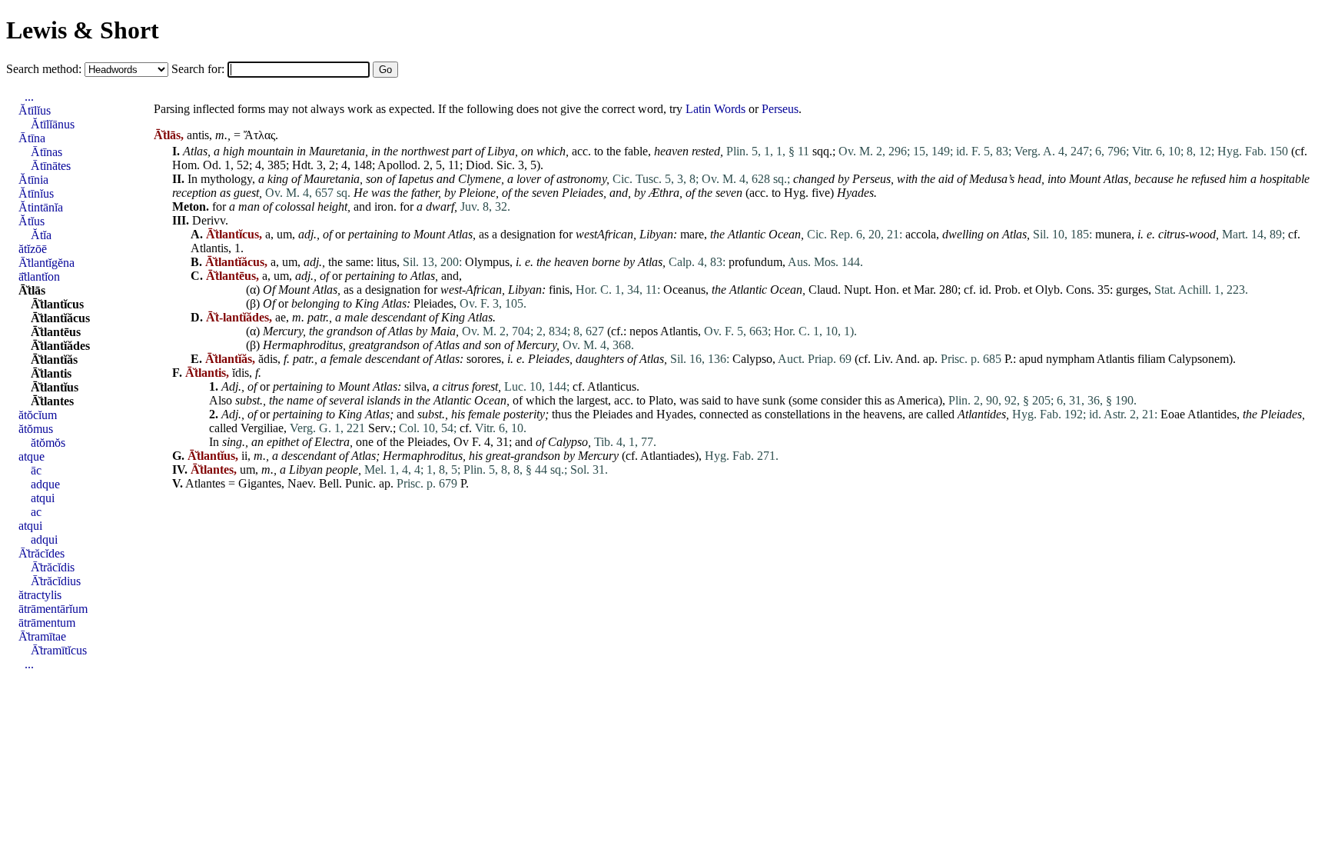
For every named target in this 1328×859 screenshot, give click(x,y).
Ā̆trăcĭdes (41, 553)
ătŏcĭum (37, 414)
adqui (44, 539)
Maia (443, 331)
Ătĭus (31, 221)
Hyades (855, 192)
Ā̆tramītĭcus (59, 650)
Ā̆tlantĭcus (57, 304)
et (906, 289)
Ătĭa (41, 234)
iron (383, 206)
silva (415, 386)
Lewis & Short (82, 30)
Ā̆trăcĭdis (53, 567)
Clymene (479, 178)
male (356, 317)
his (458, 414)
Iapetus (415, 178)
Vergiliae (262, 427)
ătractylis (39, 594)
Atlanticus (611, 386)
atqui (43, 497)
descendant (398, 317)
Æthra (664, 192)
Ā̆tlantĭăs (54, 359)
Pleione (477, 192)
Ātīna (31, 138)
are (915, 414)
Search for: (199, 68)
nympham (1070, 358)
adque (45, 484)
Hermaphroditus (303, 344)
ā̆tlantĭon (39, 276)
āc (36, 470)
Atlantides (982, 414)
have (747, 400)
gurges (1132, 289)
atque (31, 456)
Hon (885, 289)
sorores (483, 358)
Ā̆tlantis (51, 373)
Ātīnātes (51, 165)
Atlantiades (667, 455)
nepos (643, 331)
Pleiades (582, 192)
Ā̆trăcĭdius (56, 581)
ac (36, 511)
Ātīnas (46, 151)
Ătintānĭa (40, 207)
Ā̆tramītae (42, 636)
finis (559, 289)
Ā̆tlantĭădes (60, 345)
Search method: (45, 68)
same (358, 261)
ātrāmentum (46, 622)
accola (920, 234)
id (983, 289)
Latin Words (715, 108)
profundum (755, 261)
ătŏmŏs (48, 442)
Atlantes (205, 483)
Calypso (752, 358)
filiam (1151, 358)
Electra (332, 441)
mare (692, 234)
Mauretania (337, 151)
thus (562, 414)
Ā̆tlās (31, 290)
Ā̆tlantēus (56, 331)
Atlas (195, 151)
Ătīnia (33, 179)
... (29, 96)
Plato (661, 400)
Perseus (780, 108)
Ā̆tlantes (52, 401)
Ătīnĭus (36, 193)
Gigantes (259, 483)
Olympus (487, 261)
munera (1113, 234)
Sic (504, 164)
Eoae (1172, 414)
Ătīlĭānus (53, 124)
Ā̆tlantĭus (54, 387)
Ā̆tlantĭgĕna (46, 262)
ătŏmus (35, 428)
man (249, 206)
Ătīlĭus (34, 110)
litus (387, 261)
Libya (501, 151)
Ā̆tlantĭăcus (60, 318)
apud (1031, 358)
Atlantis (209, 248)
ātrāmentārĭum (53, 608)
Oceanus (684, 289)
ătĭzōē (32, 248)
